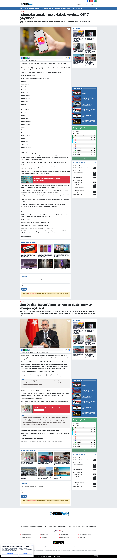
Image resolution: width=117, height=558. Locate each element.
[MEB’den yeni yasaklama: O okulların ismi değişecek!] (90, 46)
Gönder (24, 289)
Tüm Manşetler (44, 537)
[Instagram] (57, 531)
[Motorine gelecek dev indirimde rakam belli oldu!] (78, 46)
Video (86, 4)
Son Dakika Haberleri (64, 537)
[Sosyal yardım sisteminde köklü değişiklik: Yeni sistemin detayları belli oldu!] (90, 57)
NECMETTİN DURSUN (25, 352)
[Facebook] (53, 531)
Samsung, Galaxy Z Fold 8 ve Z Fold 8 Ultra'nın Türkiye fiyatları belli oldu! (28, 270)
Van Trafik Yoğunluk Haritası (85, 534)
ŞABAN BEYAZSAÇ (25, 60)
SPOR (42, 8)
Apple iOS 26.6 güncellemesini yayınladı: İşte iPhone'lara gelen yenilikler (61, 255)
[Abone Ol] (69, 57)
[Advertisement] (84, 77)
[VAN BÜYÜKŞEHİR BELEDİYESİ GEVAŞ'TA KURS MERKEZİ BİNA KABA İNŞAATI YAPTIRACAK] (78, 33)
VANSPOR (25, 8)
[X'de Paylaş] (24, 58)
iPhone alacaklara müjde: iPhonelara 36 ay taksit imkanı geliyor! (44, 270)
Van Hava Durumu (44, 534)
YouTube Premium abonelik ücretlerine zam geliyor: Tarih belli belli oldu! (28, 255)
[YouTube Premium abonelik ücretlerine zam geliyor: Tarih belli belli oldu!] (29, 248)
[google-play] (58, 542)
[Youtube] (60, 531)
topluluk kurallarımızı (32, 293)
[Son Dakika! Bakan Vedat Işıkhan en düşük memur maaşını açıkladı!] (45, 333)
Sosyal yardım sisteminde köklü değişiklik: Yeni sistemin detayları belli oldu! (90, 63)
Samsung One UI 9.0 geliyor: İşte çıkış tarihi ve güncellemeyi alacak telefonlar (62, 270)
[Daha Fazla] (28, 58)
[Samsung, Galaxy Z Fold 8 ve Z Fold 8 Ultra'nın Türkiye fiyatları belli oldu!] (29, 263)
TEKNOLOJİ (57, 8)
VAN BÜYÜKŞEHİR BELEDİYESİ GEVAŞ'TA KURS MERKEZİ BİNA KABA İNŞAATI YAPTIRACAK (78, 39)
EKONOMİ (31, 8)
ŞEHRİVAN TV (79, 8)
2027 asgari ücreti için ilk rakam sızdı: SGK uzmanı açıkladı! (90, 38)
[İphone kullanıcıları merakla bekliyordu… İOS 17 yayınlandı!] (45, 41)
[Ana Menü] (96, 8)
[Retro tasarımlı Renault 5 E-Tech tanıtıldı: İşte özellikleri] (78, 57)
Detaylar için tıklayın (84, 158)
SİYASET (46, 8)
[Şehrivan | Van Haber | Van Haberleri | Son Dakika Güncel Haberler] (27, 4)
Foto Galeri (78, 4)
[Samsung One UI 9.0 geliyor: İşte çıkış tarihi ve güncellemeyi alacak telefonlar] (62, 263)
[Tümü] (95, 28)
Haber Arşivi (82, 537)
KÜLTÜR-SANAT (71, 8)
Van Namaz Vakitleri (64, 534)
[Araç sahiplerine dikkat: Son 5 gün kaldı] (29, 471)
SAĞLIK (51, 8)
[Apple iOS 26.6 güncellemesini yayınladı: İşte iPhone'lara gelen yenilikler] (62, 248)
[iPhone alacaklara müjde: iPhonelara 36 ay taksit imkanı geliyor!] (45, 263)
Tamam (95, 556)
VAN (21, 8)
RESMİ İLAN (63, 8)
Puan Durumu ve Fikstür (26, 537)
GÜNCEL (37, 8)
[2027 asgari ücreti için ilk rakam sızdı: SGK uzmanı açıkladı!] (90, 33)
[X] (55, 531)
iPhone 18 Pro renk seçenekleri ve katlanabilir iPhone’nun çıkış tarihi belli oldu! (45, 255)
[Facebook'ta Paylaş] (21, 58)
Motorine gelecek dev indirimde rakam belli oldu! (78, 51)
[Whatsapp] (64, 531)
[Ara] (96, 4)
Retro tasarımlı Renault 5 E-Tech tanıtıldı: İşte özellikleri (78, 62)
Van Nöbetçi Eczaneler (26, 534)
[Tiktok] (62, 531)
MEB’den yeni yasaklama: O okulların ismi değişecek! (90, 51)
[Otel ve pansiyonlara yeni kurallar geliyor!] (62, 471)
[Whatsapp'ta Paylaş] (26, 58)
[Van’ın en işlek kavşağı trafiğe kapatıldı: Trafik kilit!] (45, 471)
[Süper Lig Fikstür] (95, 162)
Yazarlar (92, 4)
